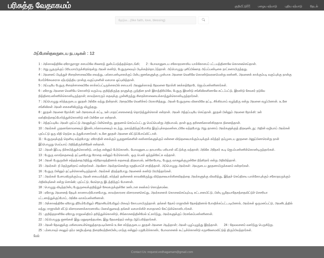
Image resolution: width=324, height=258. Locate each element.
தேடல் (314, 6)
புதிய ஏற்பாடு (293, 6)
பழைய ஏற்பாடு (267, 6)
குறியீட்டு (242, 6)
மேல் (36, 235)
